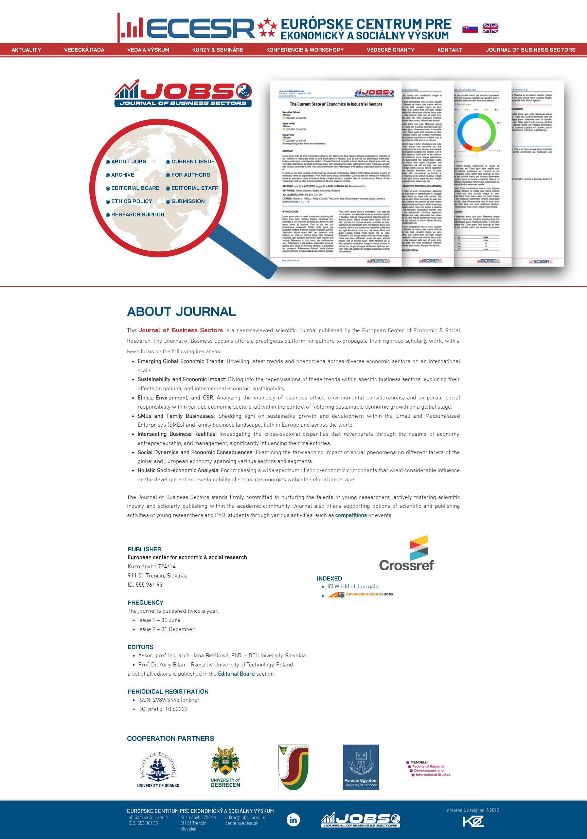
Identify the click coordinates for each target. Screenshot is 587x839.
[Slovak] (470, 28)
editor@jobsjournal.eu (246, 817)
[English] (490, 28)
